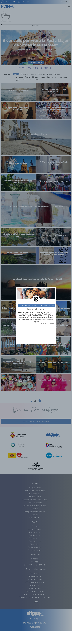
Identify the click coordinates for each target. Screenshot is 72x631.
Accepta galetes (47, 305)
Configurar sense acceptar (44, 323)
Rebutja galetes (29, 305)
